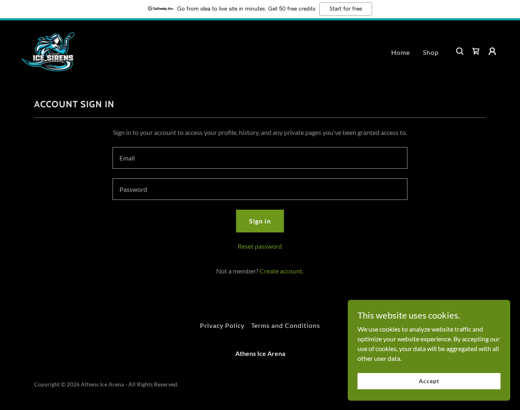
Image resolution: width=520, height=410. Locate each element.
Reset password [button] (260, 246)
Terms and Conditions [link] (285, 325)
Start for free (345, 9)
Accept (429, 380)
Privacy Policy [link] (222, 325)
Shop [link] (431, 52)
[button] (492, 51)
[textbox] (260, 158)
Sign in (260, 221)
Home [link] (400, 52)
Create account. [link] (281, 271)
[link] (49, 50)
